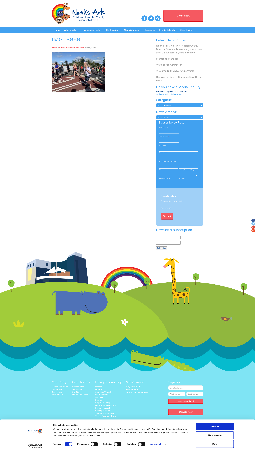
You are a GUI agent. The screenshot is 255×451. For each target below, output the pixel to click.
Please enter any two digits (172, 201)
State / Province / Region (187, 170)
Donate (98, 387)
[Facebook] (253, 220)
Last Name (164, 137)
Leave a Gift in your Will (105, 405)
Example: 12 (166, 208)
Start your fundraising (104, 413)
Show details (156, 444)
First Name (164, 127)
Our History (57, 392)
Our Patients (77, 389)
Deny (214, 444)
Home (57, 30)
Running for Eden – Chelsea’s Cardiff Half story (179, 79)
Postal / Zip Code (164, 178)
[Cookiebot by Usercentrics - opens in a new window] (35, 446)
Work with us (57, 395)
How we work (132, 389)
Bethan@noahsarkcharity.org (169, 94)
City (160, 170)
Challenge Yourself (103, 392)
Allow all (215, 426)
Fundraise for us (102, 395)
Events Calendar (167, 30)
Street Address (164, 153)
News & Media (131, 30)
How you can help (91, 30)
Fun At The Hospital (81, 395)
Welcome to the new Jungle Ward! (175, 70)
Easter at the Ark (102, 408)
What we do (70, 30)
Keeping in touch (102, 411)
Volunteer (99, 397)
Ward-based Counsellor (169, 64)
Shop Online (186, 30)
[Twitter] (253, 224)
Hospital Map (78, 387)
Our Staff (76, 392)
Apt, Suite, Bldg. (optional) (167, 161)
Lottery (98, 389)
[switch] (94, 444)
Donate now (183, 15)
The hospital (112, 30)
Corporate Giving (102, 403)
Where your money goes (137, 392)
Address (163, 146)
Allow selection (215, 435)
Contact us (149, 30)
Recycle (98, 400)
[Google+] (253, 227)
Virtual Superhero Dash (105, 416)
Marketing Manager (167, 58)
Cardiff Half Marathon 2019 (71, 47)
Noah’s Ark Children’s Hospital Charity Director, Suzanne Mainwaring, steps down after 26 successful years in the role (179, 49)
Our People (57, 389)
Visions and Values (60, 387)
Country (181, 178)
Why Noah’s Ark (133, 387)
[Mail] (253, 230)
